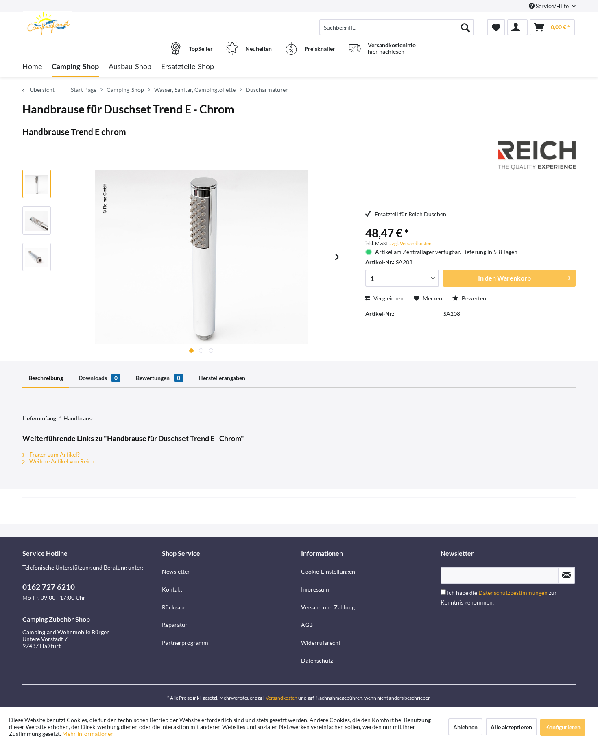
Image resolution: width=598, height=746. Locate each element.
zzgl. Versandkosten (410, 243)
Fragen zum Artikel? (54, 454)
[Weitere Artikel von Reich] (537, 155)
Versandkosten (281, 698)
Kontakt (172, 589)
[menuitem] (396, 27)
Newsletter (176, 571)
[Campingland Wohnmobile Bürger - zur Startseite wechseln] (91, 23)
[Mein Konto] (517, 27)
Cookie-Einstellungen (328, 571)
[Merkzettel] (496, 27)
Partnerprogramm (185, 642)
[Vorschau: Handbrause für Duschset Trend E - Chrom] (36, 184)
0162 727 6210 (48, 587)
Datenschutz (317, 660)
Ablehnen (465, 727)
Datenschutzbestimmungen (513, 592)
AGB (307, 624)
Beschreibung (45, 377)
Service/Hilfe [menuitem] (552, 5)
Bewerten (473, 298)
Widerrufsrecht (320, 642)
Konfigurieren (563, 727)
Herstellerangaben (222, 377)
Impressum (315, 589)
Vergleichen (388, 298)
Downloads (98, 377)
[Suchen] (465, 27)
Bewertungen (158, 377)
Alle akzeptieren (511, 727)
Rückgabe (174, 607)
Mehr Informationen (88, 733)
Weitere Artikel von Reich (61, 461)
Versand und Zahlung (328, 607)
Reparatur (175, 624)
